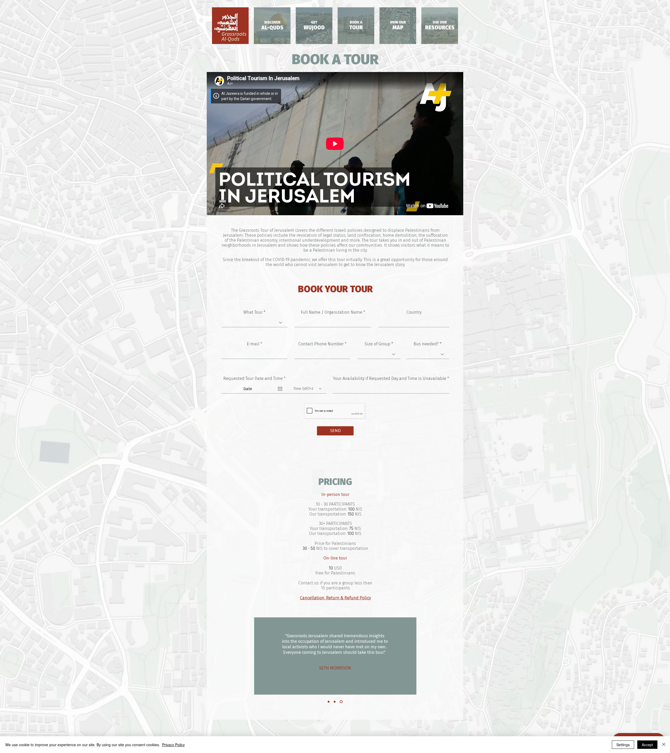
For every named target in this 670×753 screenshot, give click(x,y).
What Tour (253, 312)
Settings (623, 744)
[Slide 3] (342, 701)
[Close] (664, 744)
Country (413, 312)
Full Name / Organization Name (331, 312)
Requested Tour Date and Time (255, 378)
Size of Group (377, 344)
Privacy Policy (173, 744)
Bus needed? (426, 344)
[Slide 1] (329, 701)
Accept (647, 744)
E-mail (253, 344)
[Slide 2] (336, 701)
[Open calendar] (280, 389)
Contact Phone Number (321, 344)
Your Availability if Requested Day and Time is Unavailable (389, 378)
